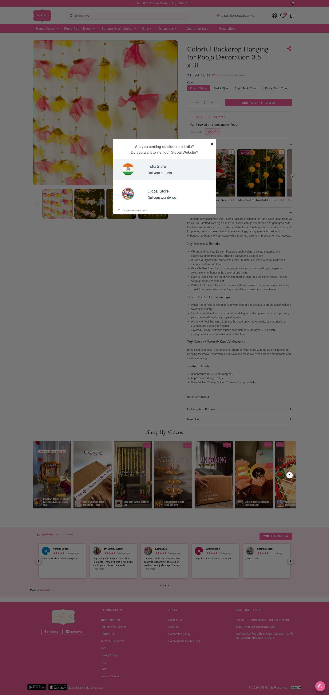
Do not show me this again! (135, 210)
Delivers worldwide (162, 197)
